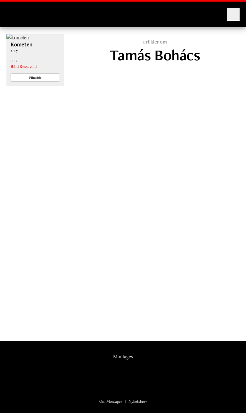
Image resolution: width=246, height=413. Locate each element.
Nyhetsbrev (137, 401)
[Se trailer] (17, 37)
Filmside (35, 77)
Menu (233, 14)
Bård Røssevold (24, 66)
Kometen (21, 44)
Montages (17, 11)
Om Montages (110, 401)
